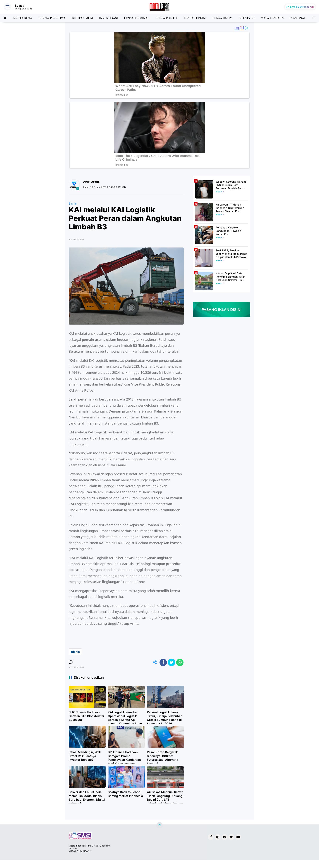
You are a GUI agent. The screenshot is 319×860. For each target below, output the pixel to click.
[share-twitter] (171, 662)
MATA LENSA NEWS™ (80, 851)
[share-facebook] (163, 662)
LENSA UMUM (222, 18)
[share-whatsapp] (179, 662)
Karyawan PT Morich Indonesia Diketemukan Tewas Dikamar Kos (230, 208)
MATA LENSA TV (272, 18)
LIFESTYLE (246, 18)
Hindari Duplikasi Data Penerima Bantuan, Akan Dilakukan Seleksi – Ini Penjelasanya (230, 277)
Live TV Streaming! (302, 6)
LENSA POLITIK (167, 18)
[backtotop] (159, 825)
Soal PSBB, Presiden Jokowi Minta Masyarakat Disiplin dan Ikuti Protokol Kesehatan (231, 254)
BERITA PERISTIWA (52, 18)
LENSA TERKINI (195, 18)
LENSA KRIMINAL (136, 18)
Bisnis (73, 203)
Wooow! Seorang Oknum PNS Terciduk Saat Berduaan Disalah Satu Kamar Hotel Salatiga (231, 185)
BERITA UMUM (82, 18)
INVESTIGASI (108, 18)
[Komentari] (71, 662)
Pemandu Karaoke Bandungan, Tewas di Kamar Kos (229, 231)
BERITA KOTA (22, 18)
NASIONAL (298, 18)
